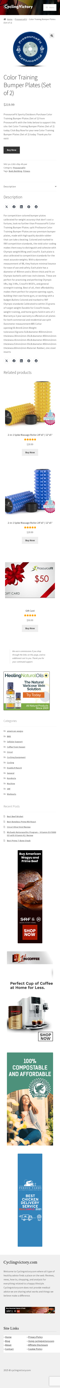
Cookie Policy (35, 1348)
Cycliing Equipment (16, 757)
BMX (9, 736)
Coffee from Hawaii (16, 746)
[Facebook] (14, 207)
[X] (7, 207)
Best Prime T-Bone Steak (18, 840)
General (10, 773)
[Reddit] (36, 207)
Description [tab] (10, 186)
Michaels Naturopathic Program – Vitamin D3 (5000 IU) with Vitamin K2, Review (31, 834)
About (8, 1344)
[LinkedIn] (21, 207)
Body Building (15, 171)
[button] (51, 35)
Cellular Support (15, 741)
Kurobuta (11, 778)
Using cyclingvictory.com (41, 1341)
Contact (9, 1348)
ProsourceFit (21, 19)
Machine (11, 783)
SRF (8, 788)
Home (9, 19)
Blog (7, 1341)
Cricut (10, 752)
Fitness (26, 171)
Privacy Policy (35, 1337)
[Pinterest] (29, 207)
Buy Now (11, 149)
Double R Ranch (14, 767)
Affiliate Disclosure (38, 1344)
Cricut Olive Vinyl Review (18, 827)
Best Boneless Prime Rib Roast (21, 821)
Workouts (11, 794)
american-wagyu (15, 731)
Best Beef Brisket (15, 816)
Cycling (10, 762)
